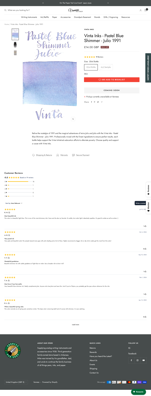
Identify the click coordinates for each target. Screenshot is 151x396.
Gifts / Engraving (111, 17)
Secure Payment (82, 155)
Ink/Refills (44, 17)
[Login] (141, 10)
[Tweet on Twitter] (98, 102)
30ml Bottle (91, 67)
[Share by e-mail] (101, 102)
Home (6, 24)
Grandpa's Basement (82, 17)
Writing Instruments (29, 17)
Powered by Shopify (49, 382)
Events (92, 364)
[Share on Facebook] (91, 102)
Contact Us (94, 372)
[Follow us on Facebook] (131, 360)
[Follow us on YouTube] (143, 360)
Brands (97, 17)
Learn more (87, 3)
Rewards (93, 352)
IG (129, 348)
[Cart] (145, 10)
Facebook (132, 353)
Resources (125, 17)
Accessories (66, 17)
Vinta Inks (89, 29)
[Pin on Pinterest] (94, 102)
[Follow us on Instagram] (137, 360)
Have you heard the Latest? (101, 356)
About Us (93, 360)
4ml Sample (106, 67)
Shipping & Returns (44, 155)
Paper (54, 17)
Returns (93, 348)
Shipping (93, 368)
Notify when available (148, 67)
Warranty (64, 155)
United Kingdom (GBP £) (15, 382)
